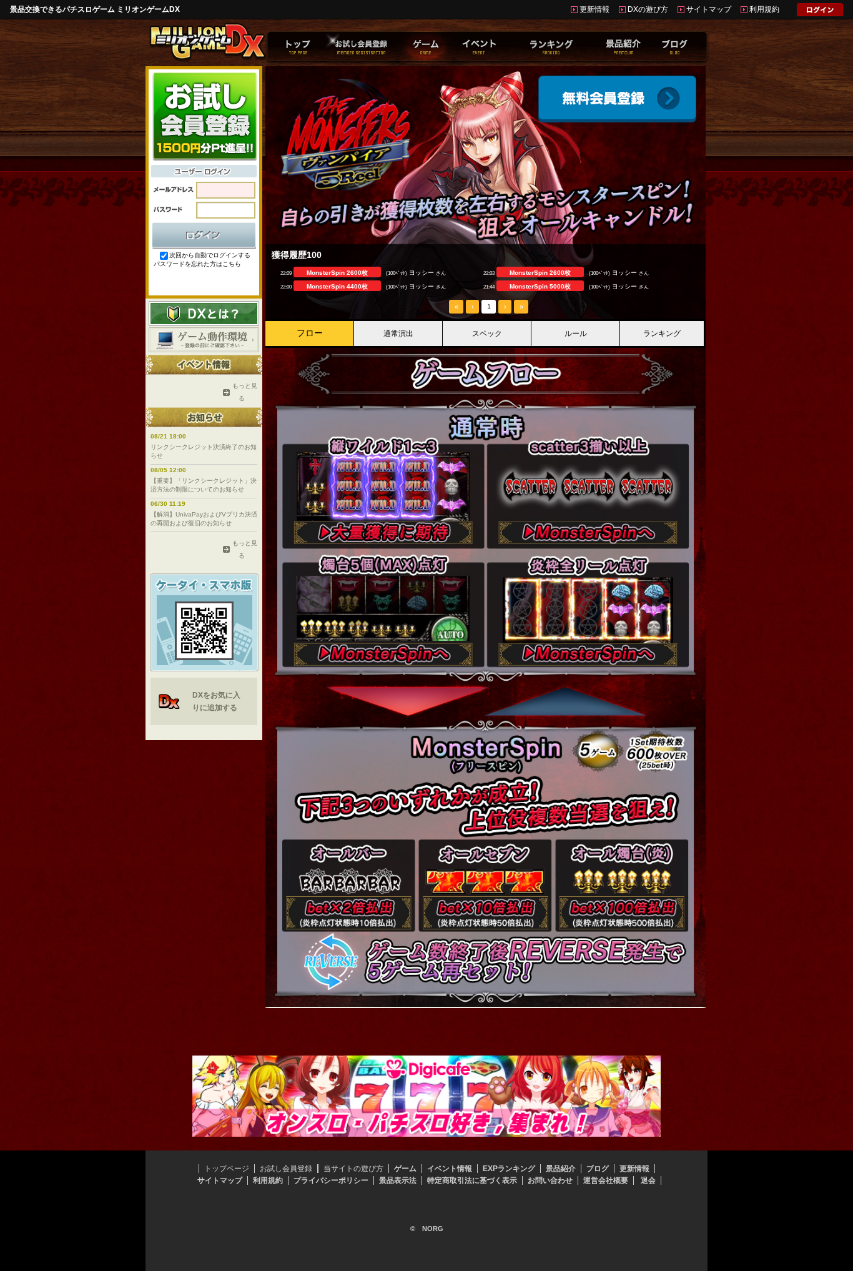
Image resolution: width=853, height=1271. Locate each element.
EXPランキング (509, 1168)
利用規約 (764, 9)
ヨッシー (421, 272)
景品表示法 (398, 1180)
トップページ (226, 1168)
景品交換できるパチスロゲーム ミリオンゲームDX (95, 9)
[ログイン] (820, 11)
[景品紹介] (623, 46)
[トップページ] (298, 46)
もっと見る (241, 392)
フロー (310, 333)
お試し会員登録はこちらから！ (203, 115)
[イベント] (479, 46)
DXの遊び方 (648, 9)
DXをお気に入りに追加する (216, 701)
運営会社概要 (605, 1180)
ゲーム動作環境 (204, 339)
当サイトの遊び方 (353, 1168)
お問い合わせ (550, 1180)
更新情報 (594, 9)
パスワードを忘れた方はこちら (197, 263)
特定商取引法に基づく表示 (472, 1180)
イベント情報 (449, 1168)
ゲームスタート (617, 99)
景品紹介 (561, 1168)
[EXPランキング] (551, 46)
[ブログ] (675, 46)
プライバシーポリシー (330, 1180)
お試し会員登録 (286, 1168)
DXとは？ (204, 313)
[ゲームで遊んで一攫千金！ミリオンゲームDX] (207, 58)
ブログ (597, 1168)
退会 (648, 1180)
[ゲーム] (425, 46)
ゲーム (405, 1168)
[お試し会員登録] (361, 46)
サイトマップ (708, 9)
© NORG (426, 1228)
